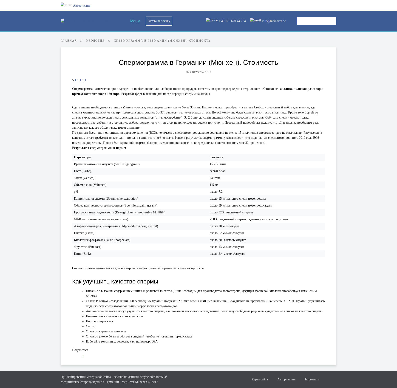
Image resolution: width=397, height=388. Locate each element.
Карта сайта (260, 379)
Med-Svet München (134, 382)
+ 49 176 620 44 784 (232, 21)
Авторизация (81, 5)
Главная (69, 40)
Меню (134, 21)
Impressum (312, 379)
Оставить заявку (159, 21)
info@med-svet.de (273, 21)
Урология (95, 40)
